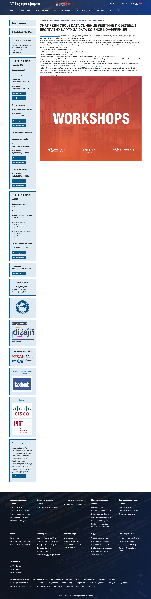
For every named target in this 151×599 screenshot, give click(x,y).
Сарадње (23, 400)
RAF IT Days (14, 569)
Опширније (17, 93)
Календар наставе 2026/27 (86, 586)
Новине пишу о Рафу (17, 586)
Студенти (45, 11)
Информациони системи (18, 517)
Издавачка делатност (40, 579)
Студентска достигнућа (100, 545)
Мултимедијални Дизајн (100, 521)
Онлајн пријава (18, 98)
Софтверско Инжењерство (101, 517)
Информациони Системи (100, 514)
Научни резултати (16, 538)
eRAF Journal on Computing (19, 545)
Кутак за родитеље (71, 541)
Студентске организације (100, 538)
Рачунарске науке (16, 507)
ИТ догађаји (122, 583)
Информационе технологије (47, 507)
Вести (63, 583)
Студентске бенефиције (100, 541)
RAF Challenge (15, 566)
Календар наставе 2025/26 (63, 586)
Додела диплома (97, 555)
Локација (112, 579)
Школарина (68, 538)
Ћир (127, 4)
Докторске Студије (44, 548)
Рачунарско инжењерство (19, 510)
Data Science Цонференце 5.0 (50, 36)
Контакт (113, 4)
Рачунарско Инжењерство (101, 510)
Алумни (110, 11)
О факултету (89, 579)
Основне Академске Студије (47, 538)
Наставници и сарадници (19, 579)
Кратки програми (25, 11)
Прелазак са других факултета (48, 555)
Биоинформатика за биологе (129, 538)
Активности (65, 11)
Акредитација (87, 11)
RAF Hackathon (15, 573)
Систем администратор (127, 545)
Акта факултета (57, 579)
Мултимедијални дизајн (18, 521)
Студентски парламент (99, 551)
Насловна (43, 20)
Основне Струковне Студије (47, 541)
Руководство (40, 583)
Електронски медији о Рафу (39, 586)
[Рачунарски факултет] (25, 3)
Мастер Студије (43, 551)
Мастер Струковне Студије (47, 545)
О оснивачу (101, 579)
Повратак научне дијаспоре (20, 541)
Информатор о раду (73, 579)
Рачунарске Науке (98, 507)
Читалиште (100, 11)
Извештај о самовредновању (20, 583)
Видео (71, 583)
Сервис (121, 4)
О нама (76, 11)
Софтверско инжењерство (19, 514)
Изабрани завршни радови (101, 548)
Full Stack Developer (126, 541)
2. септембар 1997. (19, 448)
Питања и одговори (97, 583)
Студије (12, 11)
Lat (132, 4)
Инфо (117, 11)
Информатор (82, 583)
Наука (55, 11)
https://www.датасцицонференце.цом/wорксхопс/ (95, 66)
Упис (37, 11)
